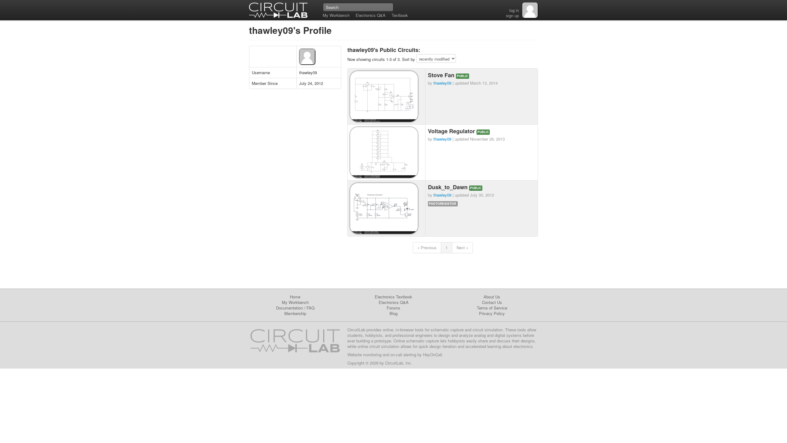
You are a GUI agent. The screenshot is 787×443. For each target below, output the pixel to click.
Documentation (289, 308)
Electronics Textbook (393, 297)
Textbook (400, 15)
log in (514, 10)
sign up (512, 15)
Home (295, 297)
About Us (492, 297)
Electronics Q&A (371, 15)
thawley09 (442, 83)
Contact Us (492, 302)
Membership (295, 313)
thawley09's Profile (290, 30)
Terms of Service (492, 308)
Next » (462, 247)
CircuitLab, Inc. (398, 363)
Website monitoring (364, 354)
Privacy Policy (492, 313)
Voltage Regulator (452, 131)
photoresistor (442, 204)
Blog (393, 313)
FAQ (310, 308)
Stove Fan (442, 75)
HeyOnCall (432, 354)
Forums (393, 308)
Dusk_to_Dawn (448, 187)
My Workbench (336, 15)
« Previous (427, 247)
